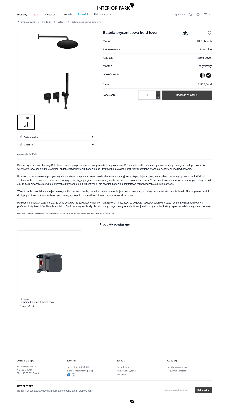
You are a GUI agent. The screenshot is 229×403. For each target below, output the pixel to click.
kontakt (112, 213)
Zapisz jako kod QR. (27, 154)
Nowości (83, 14)
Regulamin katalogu (176, 370)
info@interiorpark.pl (84, 370)
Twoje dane (122, 374)
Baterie (61, 22)
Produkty (46, 22)
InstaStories (123, 367)
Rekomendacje (102, 14)
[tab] (26, 122)
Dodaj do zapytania (187, 95)
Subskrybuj (203, 390)
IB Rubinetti (204, 41)
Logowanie (179, 14)
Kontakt (68, 14)
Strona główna (28, 22)
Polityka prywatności (177, 367)
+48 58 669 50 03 (30, 373)
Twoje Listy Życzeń (126, 370)
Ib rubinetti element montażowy (37, 300)
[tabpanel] (57, 70)
